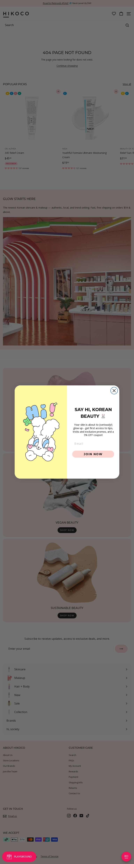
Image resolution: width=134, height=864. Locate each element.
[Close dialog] (114, 390)
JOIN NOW (93, 454)
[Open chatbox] (126, 857)
